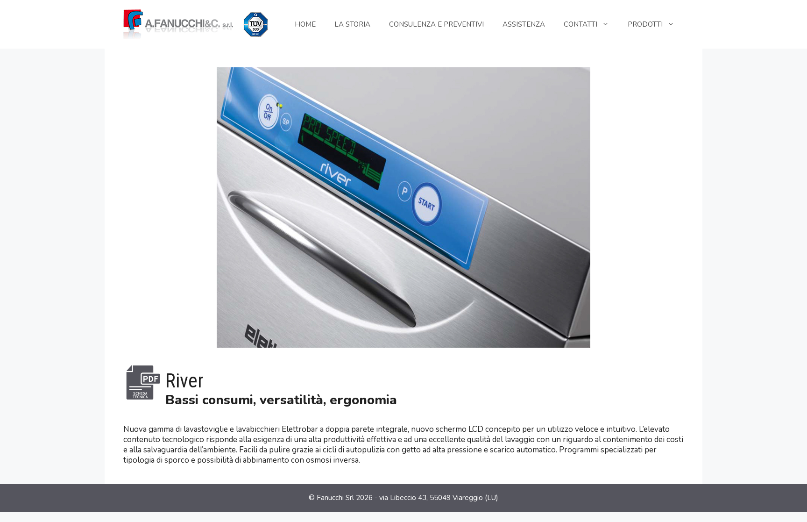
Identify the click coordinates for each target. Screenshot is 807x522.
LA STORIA (352, 24)
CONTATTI (580, 24)
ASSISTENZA (524, 24)
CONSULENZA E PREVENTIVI (436, 24)
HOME (305, 24)
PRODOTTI (645, 24)
